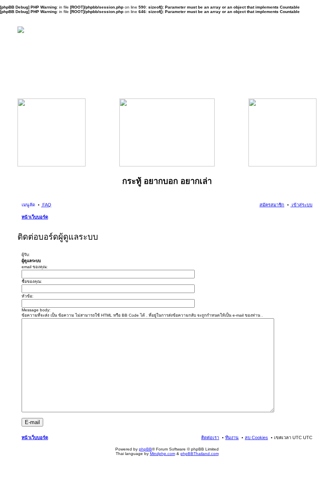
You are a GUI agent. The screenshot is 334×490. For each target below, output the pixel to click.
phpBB (145, 449)
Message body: (36, 310)
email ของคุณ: (35, 267)
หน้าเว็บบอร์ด (35, 216)
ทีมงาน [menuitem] (232, 437)
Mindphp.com (162, 453)
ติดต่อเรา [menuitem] (210, 437)
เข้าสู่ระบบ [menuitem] (301, 204)
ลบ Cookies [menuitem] (256, 437)
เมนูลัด (28, 204)
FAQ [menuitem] (46, 204)
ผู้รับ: (26, 254)
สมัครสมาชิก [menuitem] (271, 204)
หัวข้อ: (27, 296)
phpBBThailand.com (199, 453)
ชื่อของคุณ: (32, 281)
